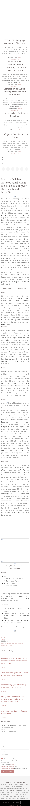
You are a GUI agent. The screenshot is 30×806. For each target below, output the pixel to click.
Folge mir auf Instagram (15, 782)
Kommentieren (7, 771)
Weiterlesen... (15, 59)
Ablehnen (16, 802)
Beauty (15, 16)
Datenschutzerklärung (7, 768)
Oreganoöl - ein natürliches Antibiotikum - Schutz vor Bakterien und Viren (13, 699)
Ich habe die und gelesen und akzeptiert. (14, 766)
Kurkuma (3, 643)
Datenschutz (15, 31)
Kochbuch (15, 24)
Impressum (15, 35)
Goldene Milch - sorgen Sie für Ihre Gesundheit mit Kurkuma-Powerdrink (14, 660)
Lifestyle (15, 13)
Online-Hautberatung (15, 28)
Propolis (9, 643)
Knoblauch (15, 643)
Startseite (15, 9)
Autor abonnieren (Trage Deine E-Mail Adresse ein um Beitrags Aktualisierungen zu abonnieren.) (14, 761)
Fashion (15, 20)
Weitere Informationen (15, 805)
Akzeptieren (5, 802)
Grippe (10, 645)
